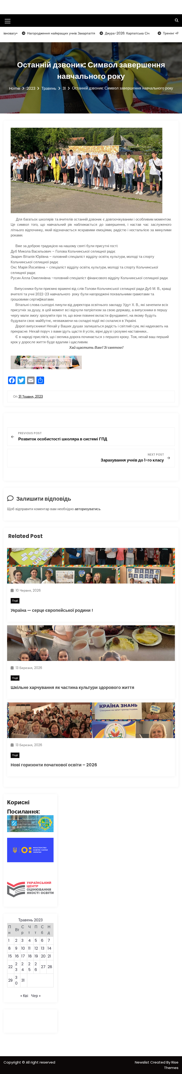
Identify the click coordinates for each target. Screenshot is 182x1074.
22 (10, 967)
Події (15, 601)
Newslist (142, 1062)
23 (16, 966)
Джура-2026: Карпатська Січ (111, 33)
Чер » (36, 996)
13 (42, 948)
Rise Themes (171, 1065)
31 (23, 980)
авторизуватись (87, 508)
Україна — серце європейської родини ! (52, 610)
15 (10, 956)
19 (36, 956)
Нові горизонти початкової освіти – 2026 (54, 765)
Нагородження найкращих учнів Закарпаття (45, 33)
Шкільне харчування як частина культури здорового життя (72, 687)
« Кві (24, 996)
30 (16, 980)
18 (30, 956)
